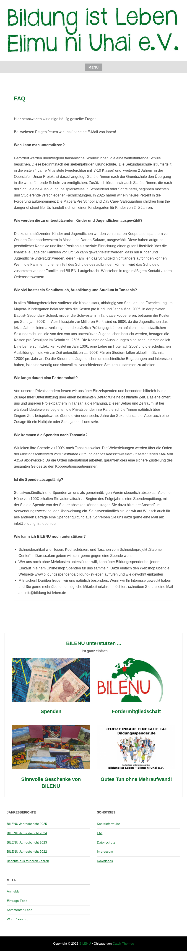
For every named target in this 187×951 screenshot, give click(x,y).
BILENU (85, 943)
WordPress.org (18, 919)
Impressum (105, 851)
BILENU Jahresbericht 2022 (27, 851)
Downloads (105, 861)
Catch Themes (123, 943)
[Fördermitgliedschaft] (136, 700)
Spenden (51, 711)
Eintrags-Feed (17, 901)
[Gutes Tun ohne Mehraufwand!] (136, 768)
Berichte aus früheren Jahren (28, 861)
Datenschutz (106, 842)
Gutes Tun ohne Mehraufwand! (136, 779)
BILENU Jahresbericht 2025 (27, 824)
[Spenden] (51, 700)
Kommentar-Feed (19, 910)
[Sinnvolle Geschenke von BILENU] (51, 768)
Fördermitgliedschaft (136, 711)
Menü (93, 67)
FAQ (100, 833)
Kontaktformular (108, 824)
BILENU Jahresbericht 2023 (27, 842)
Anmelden (14, 891)
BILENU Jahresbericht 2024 (27, 833)
